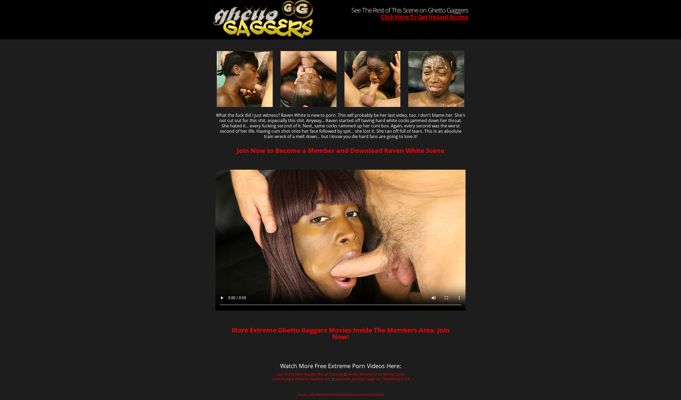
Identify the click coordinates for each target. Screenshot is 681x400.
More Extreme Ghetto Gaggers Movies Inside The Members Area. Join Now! (340, 333)
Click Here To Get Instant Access (424, 16)
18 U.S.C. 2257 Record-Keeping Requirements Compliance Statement (340, 394)
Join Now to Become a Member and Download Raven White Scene (340, 150)
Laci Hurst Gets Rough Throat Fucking (309, 374)
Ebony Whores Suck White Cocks (376, 374)
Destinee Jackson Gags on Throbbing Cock (372, 378)
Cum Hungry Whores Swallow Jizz (301, 378)
